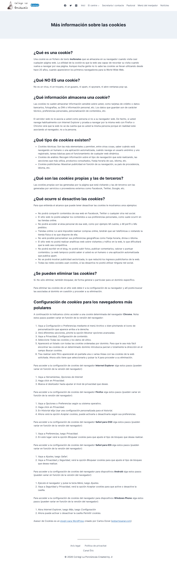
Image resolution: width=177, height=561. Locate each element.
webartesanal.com (121, 521)
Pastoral (131, 5)
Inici (83, 5)
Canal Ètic (88, 550)
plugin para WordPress (72, 521)
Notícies (164, 5)
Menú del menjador (148, 5)
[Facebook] (65, 5)
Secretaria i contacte (113, 5)
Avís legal (75, 545)
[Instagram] (76, 5)
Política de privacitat (95, 545)
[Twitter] (70, 5)
